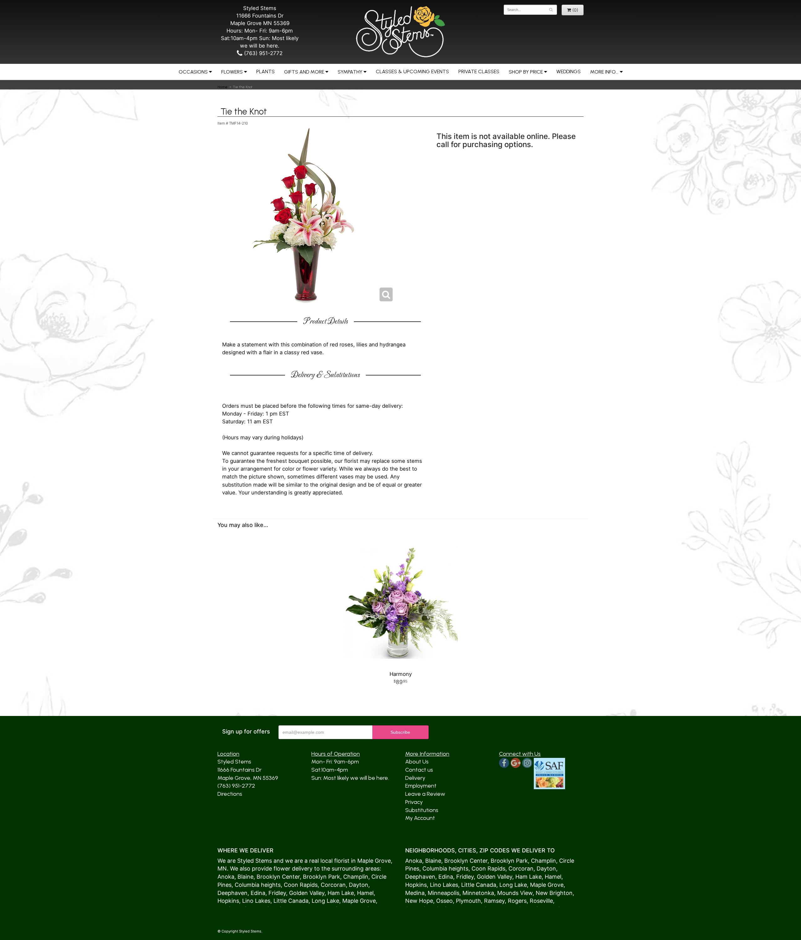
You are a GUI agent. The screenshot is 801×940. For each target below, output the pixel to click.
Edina (258, 893)
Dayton (358, 884)
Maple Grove (374, 860)
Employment (420, 785)
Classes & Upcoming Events (412, 71)
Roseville (541, 900)
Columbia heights (258, 884)
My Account (420, 818)
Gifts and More (304, 72)
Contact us (419, 769)
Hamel (365, 893)
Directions (229, 793)
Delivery (415, 777)
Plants (265, 71)
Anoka (225, 876)
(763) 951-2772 (262, 53)
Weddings (568, 71)
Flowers (232, 72)
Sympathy (350, 72)
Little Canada (291, 900)
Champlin (355, 876)
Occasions (193, 72)
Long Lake (325, 900)
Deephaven (232, 893)
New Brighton (554, 893)
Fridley (277, 893)
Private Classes (478, 71)
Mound (506, 893)
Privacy (414, 802)
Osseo (444, 900)
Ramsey (494, 900)
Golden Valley (306, 893)
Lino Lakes (256, 900)
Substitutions (421, 810)
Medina (415, 893)
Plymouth (468, 900)
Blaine (245, 876)
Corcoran (333, 884)
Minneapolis (443, 893)
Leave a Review (425, 793)
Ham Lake (341, 893)
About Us (417, 761)
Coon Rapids (301, 884)
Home (222, 87)
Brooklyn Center (278, 876)
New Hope (419, 900)
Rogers (517, 900)
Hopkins (228, 900)
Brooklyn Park (321, 876)
